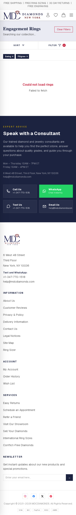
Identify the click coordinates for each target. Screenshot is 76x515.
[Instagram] (25, 496)
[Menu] (71, 15)
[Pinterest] (51, 496)
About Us (9, 300)
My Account (10, 369)
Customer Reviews (15, 308)
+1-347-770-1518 (14, 277)
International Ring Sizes (17, 438)
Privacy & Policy (13, 315)
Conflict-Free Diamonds (18, 445)
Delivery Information (15, 322)
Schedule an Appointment (19, 410)
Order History (11, 376)
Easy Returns (11, 403)
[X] (42, 496)
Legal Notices (11, 336)
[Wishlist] (55, 15)
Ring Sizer (9, 350)
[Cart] (63, 15)
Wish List (9, 383)
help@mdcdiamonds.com (18, 281)
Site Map (8, 343)
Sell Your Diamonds (15, 431)
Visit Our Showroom (15, 424)
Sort (16, 45)
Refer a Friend (12, 417)
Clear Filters (63, 29)
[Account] (48, 15)
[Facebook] (33, 496)
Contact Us (10, 329)
